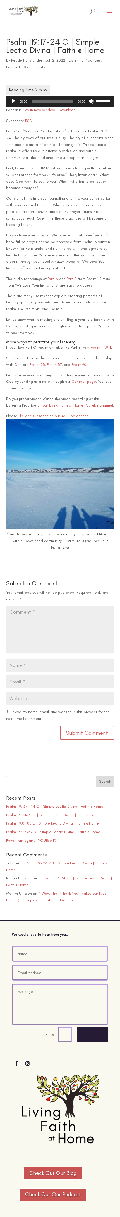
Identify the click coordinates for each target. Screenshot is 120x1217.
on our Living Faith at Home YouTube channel (75, 405)
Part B (71, 278)
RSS (28, 120)
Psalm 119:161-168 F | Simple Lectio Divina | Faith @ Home (53, 815)
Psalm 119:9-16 (101, 347)
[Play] (13, 101)
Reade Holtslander (26, 60)
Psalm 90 (78, 364)
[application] (60, 101)
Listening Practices (85, 60)
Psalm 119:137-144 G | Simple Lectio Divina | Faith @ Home (54, 806)
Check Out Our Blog (52, 1173)
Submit (92, 1034)
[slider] (103, 101)
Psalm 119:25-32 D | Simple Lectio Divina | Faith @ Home (53, 832)
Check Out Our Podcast (53, 1194)
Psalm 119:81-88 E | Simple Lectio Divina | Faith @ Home (52, 823)
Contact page (83, 381)
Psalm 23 (37, 364)
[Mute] (91, 101)
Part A (53, 278)
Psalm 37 (54, 364)
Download (67, 110)
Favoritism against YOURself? (31, 840)
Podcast (13, 67)
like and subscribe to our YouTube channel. (54, 416)
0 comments (34, 67)
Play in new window (38, 110)
